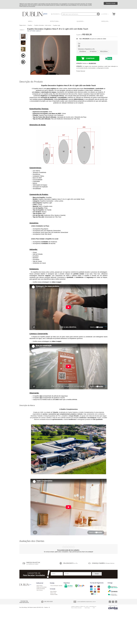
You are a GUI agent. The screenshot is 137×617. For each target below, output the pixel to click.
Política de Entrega (41, 588)
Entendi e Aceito (110, 3)
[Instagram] (113, 602)
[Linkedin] (116, 602)
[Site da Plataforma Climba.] (113, 607)
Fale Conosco (40, 590)
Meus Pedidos (53, 591)
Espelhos (30, 25)
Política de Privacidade (29, 6)
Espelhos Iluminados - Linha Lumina (42, 25)
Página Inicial (22, 25)
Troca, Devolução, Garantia (56, 585)
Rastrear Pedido (53, 594)
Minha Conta (53, 593)
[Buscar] (98, 14)
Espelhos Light (56, 25)
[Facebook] (110, 602)
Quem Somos (39, 585)
